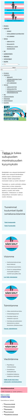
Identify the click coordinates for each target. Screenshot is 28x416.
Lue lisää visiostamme (10, 277)
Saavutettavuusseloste (7, 388)
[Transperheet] (14, 11)
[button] (5, 397)
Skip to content (5, 395)
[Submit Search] (19, 64)
